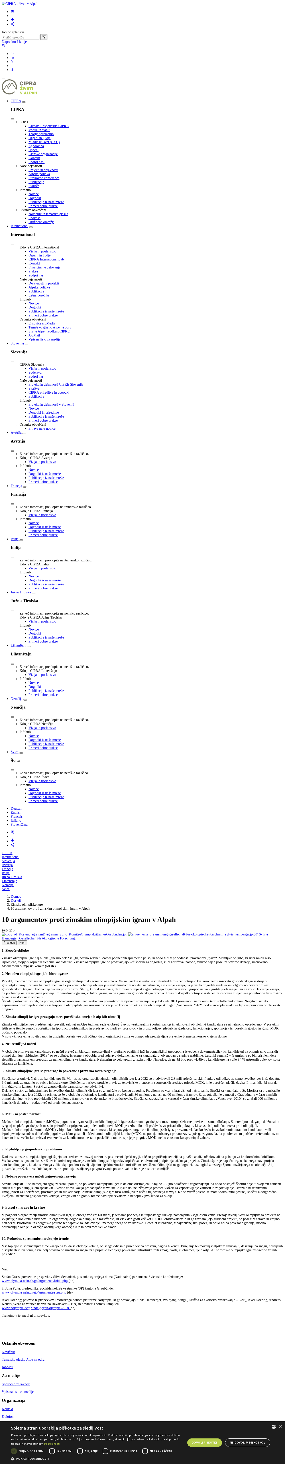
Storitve (33, 388)
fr (12, 62)
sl (12, 70)
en (12, 58)
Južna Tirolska (21, 592)
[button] (96, 1458)
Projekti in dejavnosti (43, 170)
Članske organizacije (43, 154)
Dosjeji (16, 900)
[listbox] (274, 1427)
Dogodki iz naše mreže (44, 474)
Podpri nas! (36, 162)
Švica (14, 752)
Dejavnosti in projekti (43, 283)
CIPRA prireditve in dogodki (48, 392)
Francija (16, 486)
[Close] (12, 119)
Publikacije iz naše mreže (46, 202)
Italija (14, 539)
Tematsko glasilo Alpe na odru (49, 327)
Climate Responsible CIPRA (48, 126)
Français (16, 816)
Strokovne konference (43, 178)
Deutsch (16, 808)
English (16, 812)
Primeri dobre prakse (43, 206)
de (12, 54)
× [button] (280, 1426)
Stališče (33, 186)
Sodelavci (35, 372)
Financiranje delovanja (44, 267)
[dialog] (142, 1442)
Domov (16, 896)
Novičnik (8, 1352)
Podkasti (34, 218)
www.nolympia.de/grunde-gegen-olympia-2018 (36, 1308)
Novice (33, 194)
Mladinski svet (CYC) (44, 142)
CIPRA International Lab (46, 259)
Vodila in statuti (39, 130)
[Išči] (43, 37)
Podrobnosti (52, 1444)
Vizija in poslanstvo (42, 251)
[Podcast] (12, 20)
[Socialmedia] (12, 24)
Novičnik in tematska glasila (48, 214)
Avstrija (16, 432)
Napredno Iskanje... (15, 42)
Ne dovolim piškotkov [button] (247, 1442)
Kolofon (8, 1416)
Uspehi (33, 150)
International (19, 226)
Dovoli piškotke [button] (205, 1442)
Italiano (16, 820)
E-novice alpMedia (41, 323)
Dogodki (34, 198)
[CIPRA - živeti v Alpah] (20, 4)
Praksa (33, 271)
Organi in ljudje (39, 138)
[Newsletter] (12, 12)
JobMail (34, 335)
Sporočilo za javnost (16, 1384)
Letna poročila (38, 295)
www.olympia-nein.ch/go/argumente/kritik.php (35, 1281)
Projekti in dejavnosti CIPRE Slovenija (55, 384)
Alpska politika (39, 174)
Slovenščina (19, 824)
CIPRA (16, 101)
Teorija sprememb (41, 134)
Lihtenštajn (18, 645)
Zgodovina (36, 146)
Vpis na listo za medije (44, 339)
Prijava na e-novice (41, 428)
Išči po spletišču (13, 32)
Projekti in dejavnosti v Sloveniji (51, 404)
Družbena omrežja (41, 222)
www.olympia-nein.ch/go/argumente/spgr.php (34, 1292)
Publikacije (36, 182)
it (11, 66)
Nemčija (16, 699)
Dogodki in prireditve (43, 412)
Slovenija (17, 343)
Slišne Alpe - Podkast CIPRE (49, 331)
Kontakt (34, 158)
